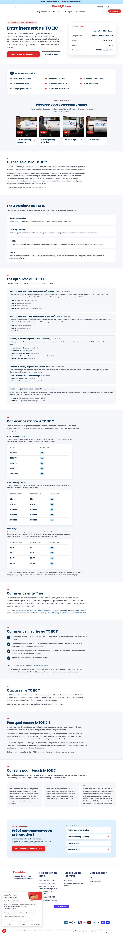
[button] (15, 7)
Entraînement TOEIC (46, 880)
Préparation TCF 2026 (47, 883)
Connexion (68, 880)
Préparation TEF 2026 (47, 897)
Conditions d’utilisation (90, 932)
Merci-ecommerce (41, 930)
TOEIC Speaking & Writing (49, 613)
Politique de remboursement (80, 930)
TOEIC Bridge (66, 613)
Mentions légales (104, 932)
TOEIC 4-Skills (81, 613)
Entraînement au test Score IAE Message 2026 (48, 887)
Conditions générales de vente (73, 884)
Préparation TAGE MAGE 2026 (46, 893)
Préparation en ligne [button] (48, 874)
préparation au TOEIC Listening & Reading (35, 610)
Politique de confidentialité (62, 930)
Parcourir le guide (51, 54)
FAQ (91, 877)
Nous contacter (96, 881)
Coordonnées (77, 932)
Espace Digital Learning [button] (72, 874)
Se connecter (115, 11)
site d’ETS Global (42, 665)
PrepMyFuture (25, 930)
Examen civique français (48, 900)
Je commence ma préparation (22, 54)
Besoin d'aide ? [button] (99, 872)
